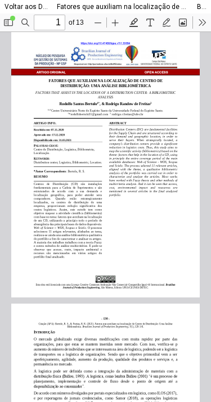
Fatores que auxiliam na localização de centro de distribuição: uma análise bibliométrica (122, 7)
